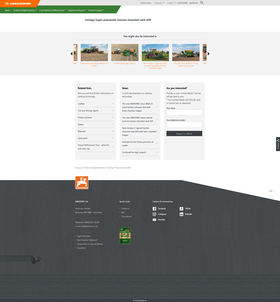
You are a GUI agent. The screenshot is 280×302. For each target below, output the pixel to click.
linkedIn (188, 214)
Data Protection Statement (87, 240)
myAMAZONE (182, 3)
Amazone (79, 168)
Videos (81, 124)
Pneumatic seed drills (123, 168)
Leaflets (81, 104)
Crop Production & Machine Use (51, 10)
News (7, 10)
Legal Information (84, 236)
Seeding (110, 168)
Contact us (125, 208)
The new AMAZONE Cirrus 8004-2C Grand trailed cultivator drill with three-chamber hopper (137, 107)
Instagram (162, 214)
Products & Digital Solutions (24, 10)
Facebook (162, 208)
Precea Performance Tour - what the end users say (93, 147)
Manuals (82, 131)
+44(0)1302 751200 (91, 222)
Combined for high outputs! (134, 152)
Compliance (81, 248)
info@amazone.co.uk (89, 226)
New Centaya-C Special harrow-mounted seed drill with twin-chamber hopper (139, 131)
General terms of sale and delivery (90, 244)
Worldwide (193, 3)
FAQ (122, 212)
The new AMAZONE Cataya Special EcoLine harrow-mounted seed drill (137, 119)
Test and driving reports (88, 110)
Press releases (126, 216)
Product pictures (85, 117)
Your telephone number (175, 120)
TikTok (188, 208)
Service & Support (95, 10)
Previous (71, 54)
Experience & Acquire (76, 10)
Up (270, 190)
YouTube (161, 219)
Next (209, 54)
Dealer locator (146, 3)
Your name (170, 108)
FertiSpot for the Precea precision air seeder (138, 143)
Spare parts (83, 138)
